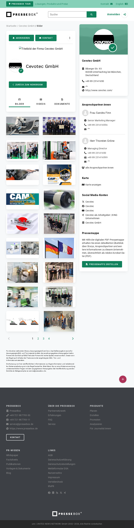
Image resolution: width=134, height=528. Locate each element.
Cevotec (89, 201)
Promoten (95, 419)
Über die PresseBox (61, 406)
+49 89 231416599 (98, 157)
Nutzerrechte (55, 473)
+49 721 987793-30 (20, 415)
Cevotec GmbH (93, 222)
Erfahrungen (54, 415)
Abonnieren (23, 38)
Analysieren (96, 424)
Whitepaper (12, 455)
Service (52, 424)
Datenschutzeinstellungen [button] (61, 464)
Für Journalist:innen (100, 428)
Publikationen (13, 464)
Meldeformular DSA (58, 468)
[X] (61, 492)
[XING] (65, 492)
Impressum (54, 477)
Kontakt (47, 38)
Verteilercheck (55, 481)
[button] (22, 126)
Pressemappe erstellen (103, 264)
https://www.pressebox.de (24, 428)
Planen (93, 411)
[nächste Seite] (72, 338)
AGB (50, 455)
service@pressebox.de (37, 371)
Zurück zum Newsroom (29, 85)
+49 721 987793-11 (20, 419)
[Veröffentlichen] (122, 379)
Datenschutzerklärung (59, 459)
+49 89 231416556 (98, 125)
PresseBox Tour (21, 4)
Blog (8, 473)
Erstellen (94, 415)
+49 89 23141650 (94, 81)
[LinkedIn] (53, 492)
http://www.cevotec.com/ (99, 90)
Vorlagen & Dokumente (18, 468)
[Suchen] (91, 14)
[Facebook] (49, 492)
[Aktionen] (70, 38)
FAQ (50, 419)
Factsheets (12, 459)
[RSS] (57, 492)
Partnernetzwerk (57, 411)
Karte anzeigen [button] (93, 184)
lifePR (51, 486)
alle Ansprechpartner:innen (99, 167)
